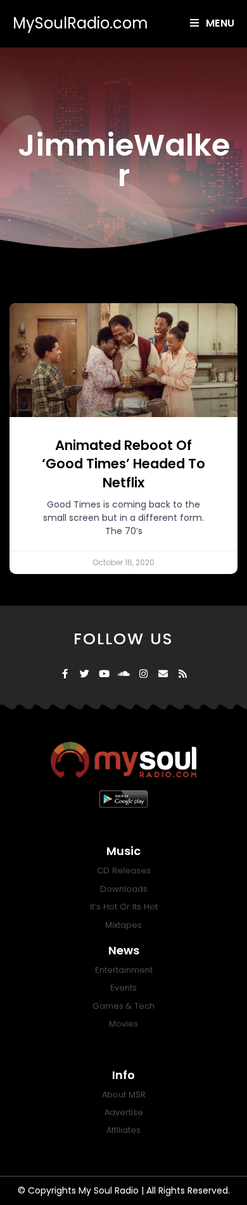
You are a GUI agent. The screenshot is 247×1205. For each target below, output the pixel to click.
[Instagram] (143, 673)
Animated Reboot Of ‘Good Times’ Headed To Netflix (123, 464)
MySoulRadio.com (80, 23)
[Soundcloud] (124, 673)
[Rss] (182, 673)
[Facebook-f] (65, 673)
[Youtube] (104, 673)
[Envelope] (163, 673)
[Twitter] (84, 673)
